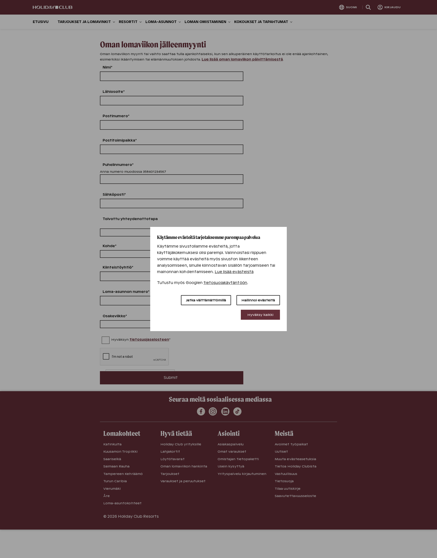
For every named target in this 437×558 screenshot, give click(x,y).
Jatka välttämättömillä (206, 300)
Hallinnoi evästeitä (258, 300)
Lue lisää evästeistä (234, 271)
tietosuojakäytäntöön (225, 282)
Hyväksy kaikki (260, 315)
